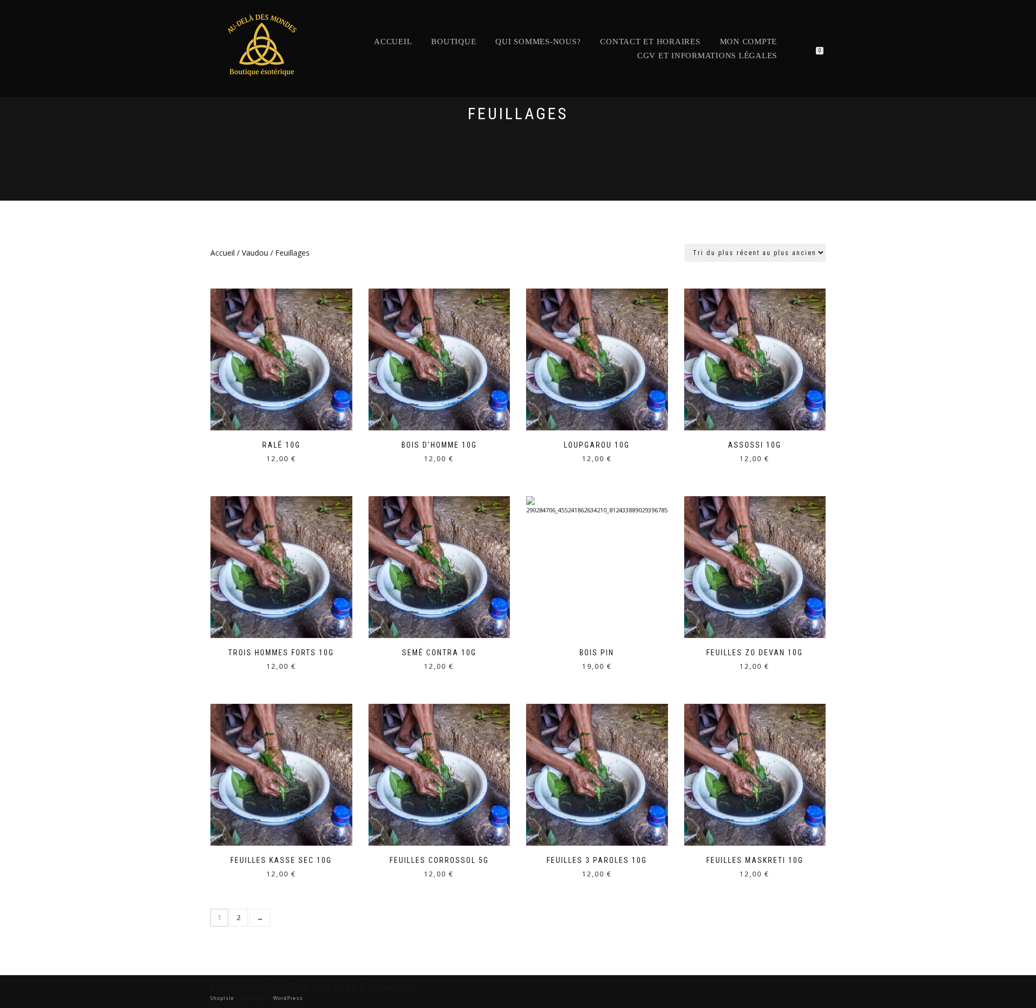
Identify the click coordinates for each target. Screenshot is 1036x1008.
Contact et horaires (650, 41)
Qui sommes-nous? (538, 41)
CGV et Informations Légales (707, 55)
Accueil (393, 41)
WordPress (287, 998)
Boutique (453, 41)
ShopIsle (223, 998)
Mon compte (749, 41)
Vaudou (255, 253)
